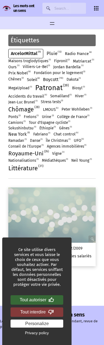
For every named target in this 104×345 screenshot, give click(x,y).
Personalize (37, 323)
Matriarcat (83, 61)
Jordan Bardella (68, 66)
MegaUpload (19, 88)
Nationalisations (23, 160)
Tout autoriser (33, 299)
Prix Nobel (19, 72)
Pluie (54, 53)
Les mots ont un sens (24, 8)
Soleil (33, 79)
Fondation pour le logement (59, 72)
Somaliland (60, 96)
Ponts (14, 116)
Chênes (15, 79)
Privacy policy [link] (37, 333)
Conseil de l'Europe (25, 146)
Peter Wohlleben (77, 109)
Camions (16, 122)
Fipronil (61, 61)
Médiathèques (55, 160)
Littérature (25, 168)
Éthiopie (47, 128)
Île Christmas (58, 140)
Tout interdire (33, 312)
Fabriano (41, 134)
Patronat (51, 87)
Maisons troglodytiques (29, 61)
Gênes (65, 128)
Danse (36, 140)
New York (18, 134)
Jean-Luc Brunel (22, 102)
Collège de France (73, 116)
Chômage (23, 109)
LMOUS (50, 109)
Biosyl (78, 88)
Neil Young (81, 160)
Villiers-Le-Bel (36, 66)
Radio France (78, 53)
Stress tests (52, 102)
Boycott (52, 79)
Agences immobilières (66, 146)
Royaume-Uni (28, 153)
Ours (13, 66)
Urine (47, 116)
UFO (78, 140)
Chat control (66, 134)
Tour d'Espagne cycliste (49, 122)
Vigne (58, 153)
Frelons (31, 116)
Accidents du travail (27, 96)
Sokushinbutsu (21, 128)
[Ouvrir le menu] (52, 23)
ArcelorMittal (25, 53)
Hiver (80, 96)
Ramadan (17, 140)
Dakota (73, 79)
